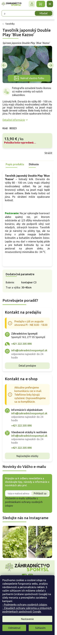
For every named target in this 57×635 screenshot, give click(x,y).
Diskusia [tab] (34, 164)
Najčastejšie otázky (27, 456)
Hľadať (44, 13)
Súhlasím (40, 627)
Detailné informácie (14, 119)
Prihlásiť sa (40, 493)
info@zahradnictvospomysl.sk (29, 350)
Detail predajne (27, 365)
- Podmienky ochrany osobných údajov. (24, 604)
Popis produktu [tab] (15, 164)
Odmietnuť (14, 627)
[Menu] (50, 4)
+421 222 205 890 (21, 343)
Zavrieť (25, 153)
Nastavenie (27, 619)
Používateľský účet (32, 4)
